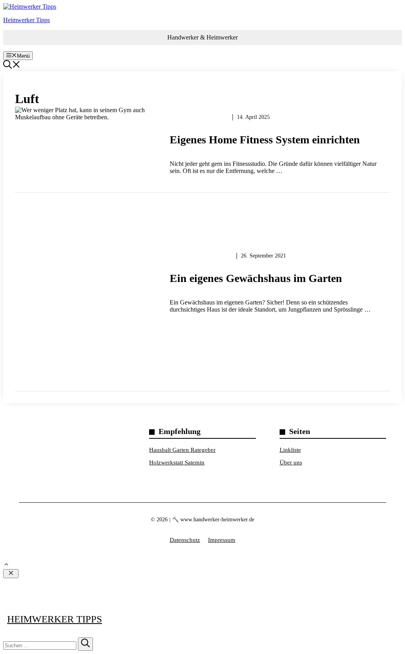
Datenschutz (185, 540)
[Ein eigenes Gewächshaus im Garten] (202, 288)
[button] (12, 66)
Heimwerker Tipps (26, 20)
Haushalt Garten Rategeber (182, 450)
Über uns (291, 462)
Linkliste (290, 450)
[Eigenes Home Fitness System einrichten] (202, 149)
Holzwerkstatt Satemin (176, 462)
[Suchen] (85, 644)
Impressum (221, 540)
